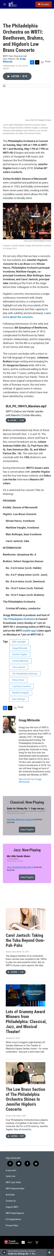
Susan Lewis (11, 952)
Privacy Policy (12, 1225)
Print (47, 61)
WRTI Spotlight (19, 642)
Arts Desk (10, 1195)
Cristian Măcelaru (20, 661)
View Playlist (27, 829)
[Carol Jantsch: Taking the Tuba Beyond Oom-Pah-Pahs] (25, 919)
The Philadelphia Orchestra (24, 673)
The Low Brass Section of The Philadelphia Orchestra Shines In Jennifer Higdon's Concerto (25, 1099)
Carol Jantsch (18, 667)
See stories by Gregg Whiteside (30, 780)
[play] (4, 1252)
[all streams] (50, 1252)
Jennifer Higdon (19, 654)
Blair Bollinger (18, 699)
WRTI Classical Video (15, 1189)
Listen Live (10, 1176)
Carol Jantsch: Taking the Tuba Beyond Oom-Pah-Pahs (25, 940)
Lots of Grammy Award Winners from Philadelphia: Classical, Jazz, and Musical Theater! (26, 1021)
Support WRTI (12, 1207)
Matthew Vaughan (20, 693)
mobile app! (29, 630)
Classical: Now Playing (27, 802)
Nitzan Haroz (18, 680)
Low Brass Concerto (21, 686)
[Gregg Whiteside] (9, 724)
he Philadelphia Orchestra (19, 618)
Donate (45, 4)
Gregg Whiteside (20, 648)
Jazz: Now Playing (27, 850)
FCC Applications (13, 1219)
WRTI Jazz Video (13, 1182)
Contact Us (11, 1201)
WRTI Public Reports (15, 1213)
